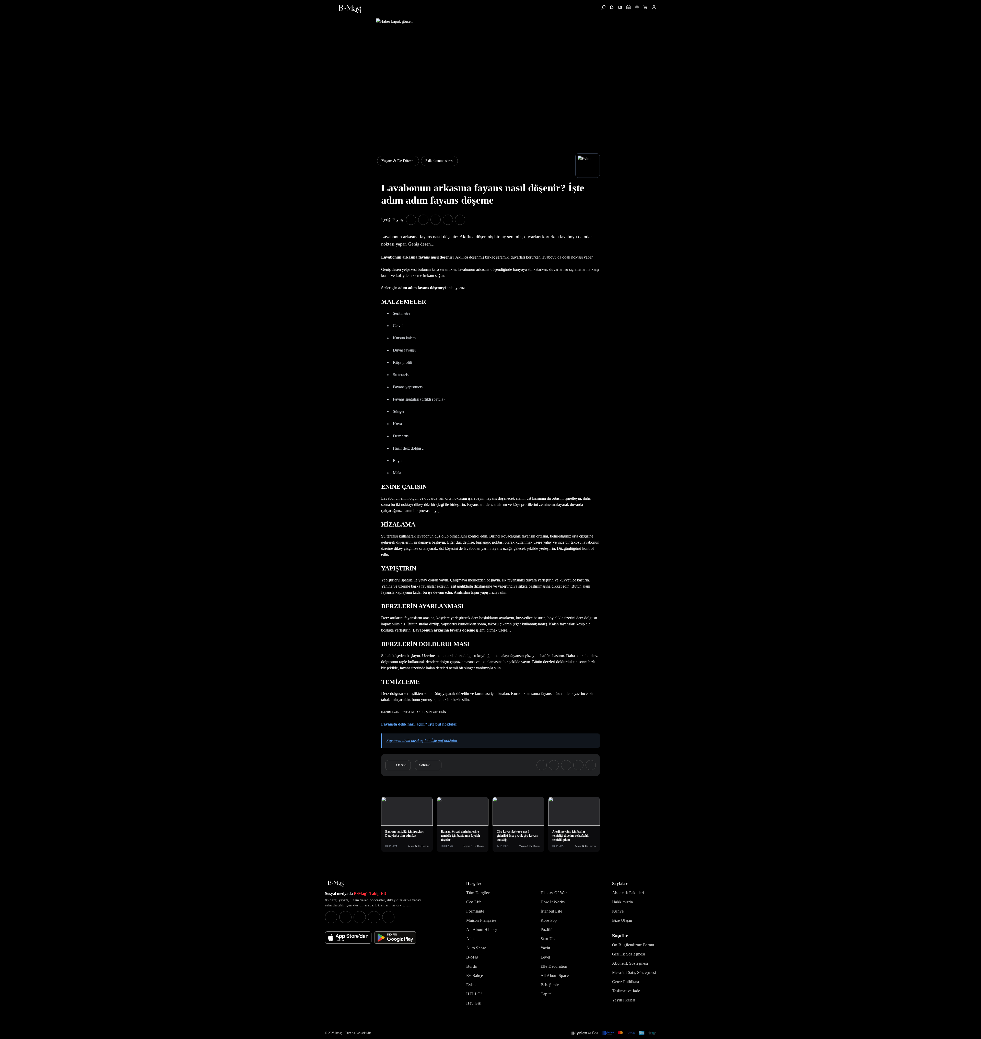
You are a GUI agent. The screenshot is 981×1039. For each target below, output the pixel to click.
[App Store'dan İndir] (348, 937)
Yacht (545, 948)
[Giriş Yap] (654, 7)
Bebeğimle (550, 985)
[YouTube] (345, 917)
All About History (481, 929)
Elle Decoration (554, 966)
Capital (547, 994)
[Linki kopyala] (460, 220)
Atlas (470, 939)
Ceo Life (473, 902)
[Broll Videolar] (637, 7)
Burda (471, 966)
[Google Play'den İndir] (395, 937)
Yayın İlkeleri (623, 1000)
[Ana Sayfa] (336, 883)
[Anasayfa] (612, 7)
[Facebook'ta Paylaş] (411, 220)
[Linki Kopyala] (591, 765)
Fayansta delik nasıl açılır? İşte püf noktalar (419, 724)
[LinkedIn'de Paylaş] (448, 220)
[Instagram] (331, 917)
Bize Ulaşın (622, 920)
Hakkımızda (622, 902)
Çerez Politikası (625, 981)
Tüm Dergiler (477, 893)
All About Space (555, 975)
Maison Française (481, 920)
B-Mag (472, 957)
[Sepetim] (645, 7)
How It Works (553, 902)
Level (545, 957)
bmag (338, 1033)
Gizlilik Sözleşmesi (628, 954)
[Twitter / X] (360, 917)
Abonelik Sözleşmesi (630, 963)
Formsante (475, 911)
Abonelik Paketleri (628, 893)
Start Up (548, 939)
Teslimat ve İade (626, 991)
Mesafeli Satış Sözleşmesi (634, 972)
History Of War (554, 893)
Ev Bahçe (474, 975)
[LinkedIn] (374, 917)
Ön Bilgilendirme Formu (633, 945)
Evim (470, 985)
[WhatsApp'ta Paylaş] (435, 220)
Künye (618, 911)
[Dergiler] (620, 7)
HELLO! (474, 994)
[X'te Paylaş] (423, 220)
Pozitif (546, 929)
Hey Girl (473, 1003)
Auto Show (476, 948)
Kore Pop (549, 920)
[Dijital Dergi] (628, 7)
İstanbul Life (551, 911)
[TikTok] (388, 917)
